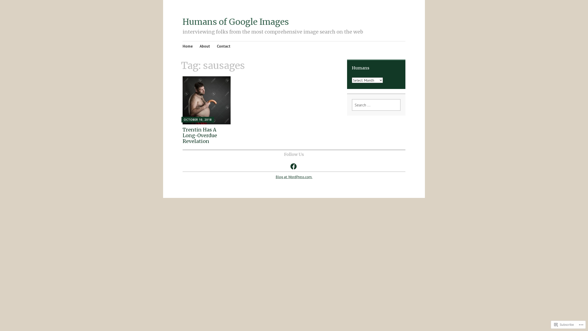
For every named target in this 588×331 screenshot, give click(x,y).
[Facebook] (293, 166)
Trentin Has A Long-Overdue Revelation (200, 135)
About (205, 46)
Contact (223, 46)
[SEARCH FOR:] (376, 105)
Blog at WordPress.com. (294, 176)
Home (188, 46)
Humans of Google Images (236, 22)
